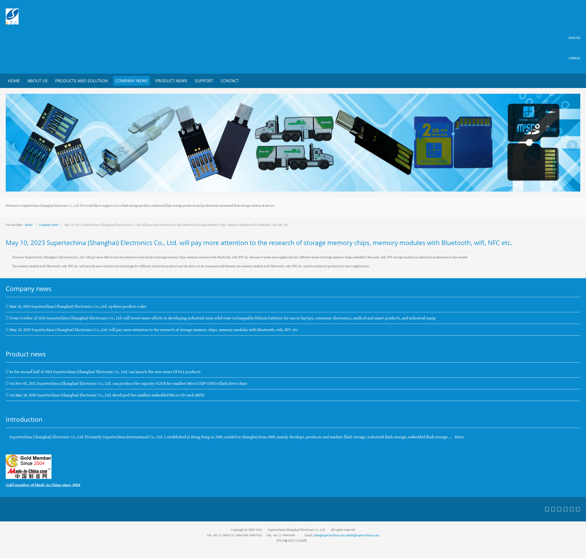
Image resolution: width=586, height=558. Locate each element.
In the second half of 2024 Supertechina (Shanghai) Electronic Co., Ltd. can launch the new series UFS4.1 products (105, 372)
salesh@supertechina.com (362, 535)
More (459, 437)
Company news (131, 80)
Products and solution (81, 80)
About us (37, 80)
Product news (171, 80)
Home (14, 80)
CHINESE (574, 58)
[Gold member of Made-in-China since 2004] (29, 466)
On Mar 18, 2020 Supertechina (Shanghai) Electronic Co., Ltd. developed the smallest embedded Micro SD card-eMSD (107, 395)
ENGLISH (574, 37)
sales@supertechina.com (329, 535)
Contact (230, 80)
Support (204, 80)
